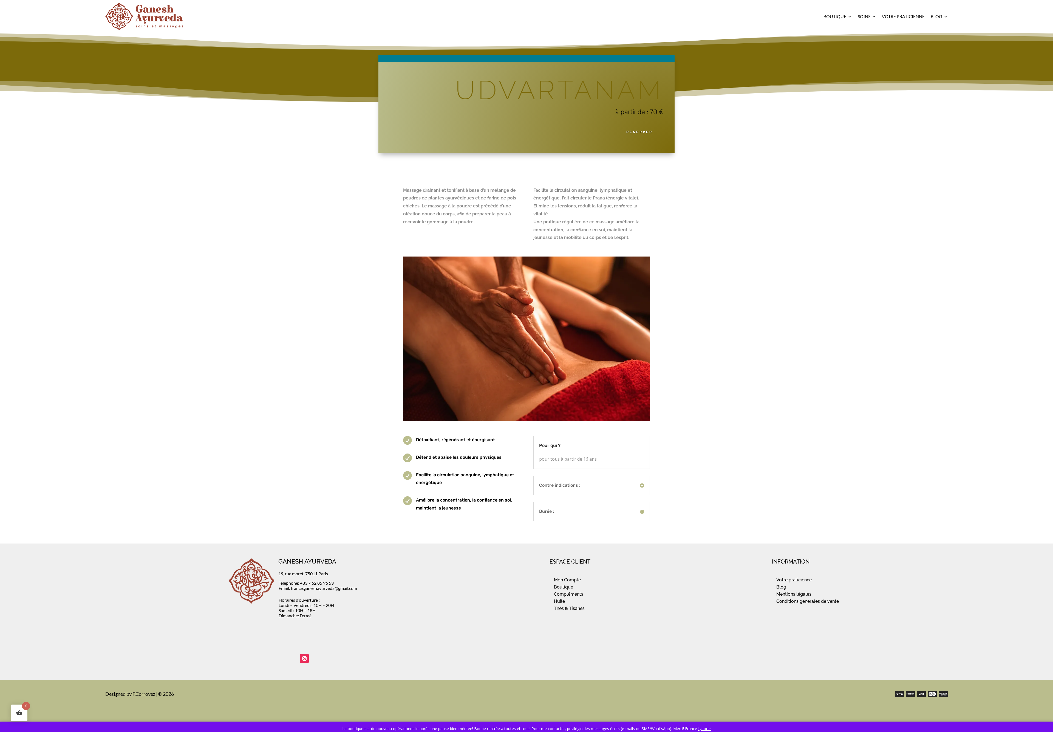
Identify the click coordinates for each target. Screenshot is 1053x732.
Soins (864, 16)
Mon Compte (567, 579)
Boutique (834, 16)
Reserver (639, 132)
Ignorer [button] (704, 728)
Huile (559, 601)
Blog (936, 16)
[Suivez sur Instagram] (304, 658)
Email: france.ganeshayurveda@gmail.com (318, 588)
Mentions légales (793, 594)
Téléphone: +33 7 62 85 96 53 (306, 582)
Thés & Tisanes (569, 608)
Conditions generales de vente (807, 601)
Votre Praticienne (903, 16)
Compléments (568, 594)
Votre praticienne (794, 579)
